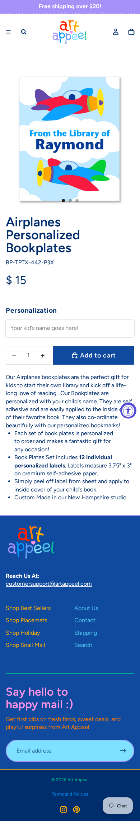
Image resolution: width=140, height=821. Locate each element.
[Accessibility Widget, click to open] (128, 411)
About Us (86, 608)
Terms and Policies (70, 794)
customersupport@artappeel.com (49, 583)
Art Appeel (78, 779)
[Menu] (8, 32)
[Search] (24, 31)
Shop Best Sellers (28, 608)
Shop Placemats (26, 620)
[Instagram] (63, 809)
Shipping (85, 632)
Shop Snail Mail (25, 645)
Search (83, 645)
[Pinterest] (76, 809)
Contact (84, 620)
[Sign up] (123, 750)
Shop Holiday (23, 632)
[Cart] (131, 31)
